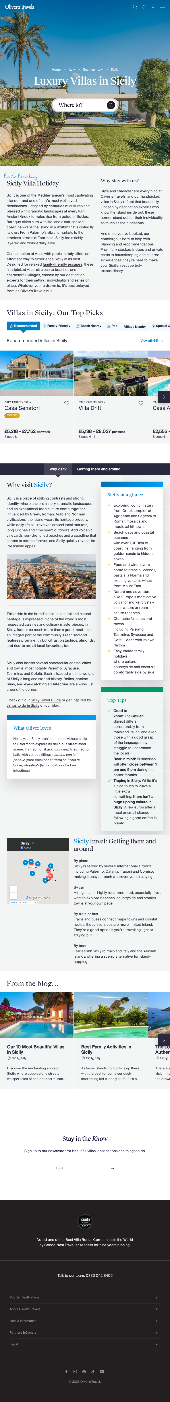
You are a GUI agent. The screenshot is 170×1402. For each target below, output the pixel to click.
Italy (72, 69)
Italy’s (45, 201)
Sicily (114, 69)
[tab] (23, 326)
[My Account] (153, 7)
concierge (109, 239)
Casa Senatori (22, 408)
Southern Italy (93, 69)
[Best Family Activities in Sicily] (111, 1040)
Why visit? (58, 469)
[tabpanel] (85, 396)
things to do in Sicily (23, 705)
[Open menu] (162, 6)
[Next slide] (70, 374)
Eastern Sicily (21, 402)
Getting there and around (98, 469)
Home (56, 69)
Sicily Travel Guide (46, 700)
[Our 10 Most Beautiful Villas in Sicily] (36, 1040)
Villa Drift (90, 408)
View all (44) (149, 341)
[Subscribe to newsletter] (112, 1167)
